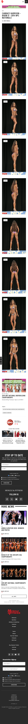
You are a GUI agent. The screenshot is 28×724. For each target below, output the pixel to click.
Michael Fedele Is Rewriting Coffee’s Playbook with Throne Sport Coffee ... (20, 443)
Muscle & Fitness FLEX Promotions (11, 479)
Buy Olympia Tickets (14, 645)
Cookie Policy (14, 699)
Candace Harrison (7, 412)
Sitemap (14, 649)
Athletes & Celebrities (14, 622)
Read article (5, 533)
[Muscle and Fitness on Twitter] (11, 499)
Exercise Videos (14, 635)
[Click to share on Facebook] (1, 358)
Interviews (20, 438)
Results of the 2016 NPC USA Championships (11, 556)
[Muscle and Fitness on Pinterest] (21, 499)
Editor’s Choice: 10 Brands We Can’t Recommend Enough (7, 442)
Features (14, 624)
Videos (14, 633)
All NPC (14, 596)
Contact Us (14, 694)
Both (10, 475)
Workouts (14, 617)
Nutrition (14, 619)
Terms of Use (14, 696)
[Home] (2, 2)
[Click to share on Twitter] (1, 360)
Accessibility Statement (14, 700)
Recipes (14, 626)
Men (14, 475)
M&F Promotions (8, 677)
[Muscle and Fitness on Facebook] (7, 499)
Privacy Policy (14, 697)
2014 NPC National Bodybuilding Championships (13, 396)
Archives (14, 647)
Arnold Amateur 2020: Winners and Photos (12, 529)
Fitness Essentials (7, 438)
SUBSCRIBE (6, 483)
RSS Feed (14, 640)
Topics (13, 631)
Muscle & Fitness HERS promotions (12, 679)
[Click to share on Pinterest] (1, 363)
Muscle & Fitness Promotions (9, 477)
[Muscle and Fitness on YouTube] (16, 499)
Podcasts (14, 637)
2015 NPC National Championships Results (13, 584)
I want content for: (14, 473)
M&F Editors (7, 20)
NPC (3, 10)
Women (18, 475)
